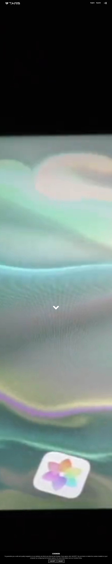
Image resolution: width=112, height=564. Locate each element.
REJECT (60, 561)
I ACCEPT (52, 561)
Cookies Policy (77, 558)
